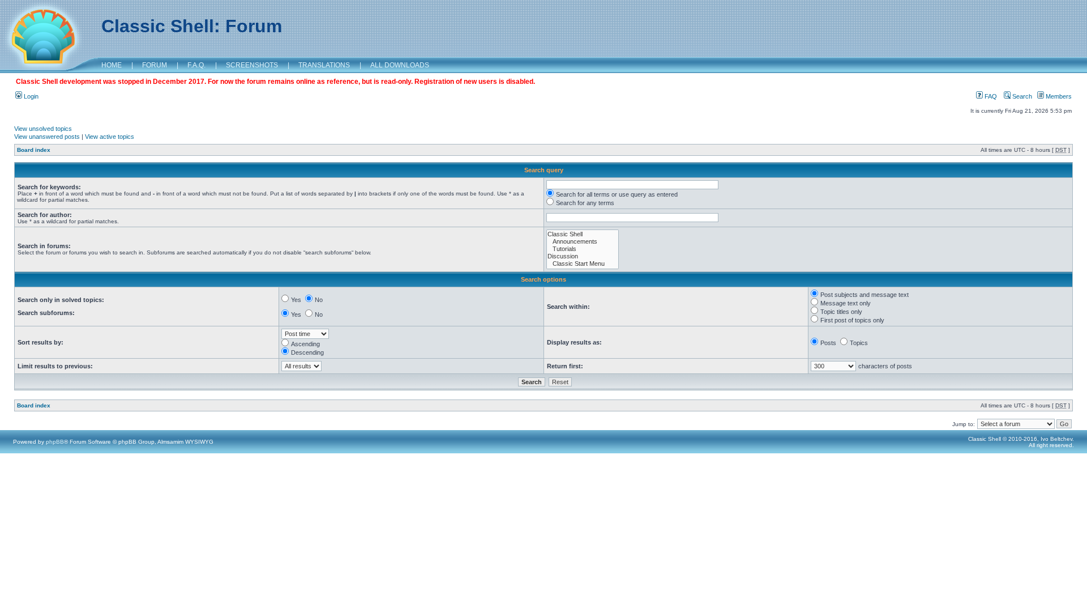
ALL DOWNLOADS (399, 65)
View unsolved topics (43, 128)
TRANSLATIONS (324, 65)
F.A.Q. (196, 65)
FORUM (154, 65)
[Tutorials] (582, 249)
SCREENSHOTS (252, 65)
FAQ (990, 96)
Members (1058, 96)
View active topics (109, 136)
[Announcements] (582, 241)
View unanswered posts (47, 136)
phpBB (55, 442)
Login (30, 96)
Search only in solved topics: (61, 299)
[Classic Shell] (582, 234)
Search (1021, 96)
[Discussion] (582, 256)
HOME (111, 65)
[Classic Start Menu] (582, 263)
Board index (33, 150)
